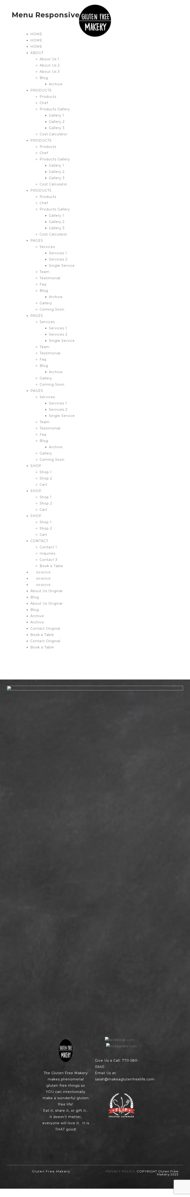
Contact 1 (48, 547)
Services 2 (58, 259)
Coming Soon (52, 309)
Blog (44, 78)
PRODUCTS (41, 90)
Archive (56, 84)
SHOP (35, 466)
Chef (44, 103)
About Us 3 (50, 72)
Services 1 (58, 253)
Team (45, 272)
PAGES (36, 240)
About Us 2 (50, 65)
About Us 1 (49, 59)
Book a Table (51, 566)
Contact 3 (48, 560)
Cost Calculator (53, 134)
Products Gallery (55, 109)
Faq (43, 284)
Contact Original (45, 628)
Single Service (62, 266)
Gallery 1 (56, 115)
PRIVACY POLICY (120, 1171)
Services (47, 247)
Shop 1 (46, 472)
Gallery (46, 303)
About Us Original (46, 591)
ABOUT (37, 53)
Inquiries (47, 553)
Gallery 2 (57, 122)
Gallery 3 (57, 128)
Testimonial (50, 278)
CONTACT (39, 541)
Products (48, 97)
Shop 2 (46, 478)
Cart (43, 485)
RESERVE (43, 572)
